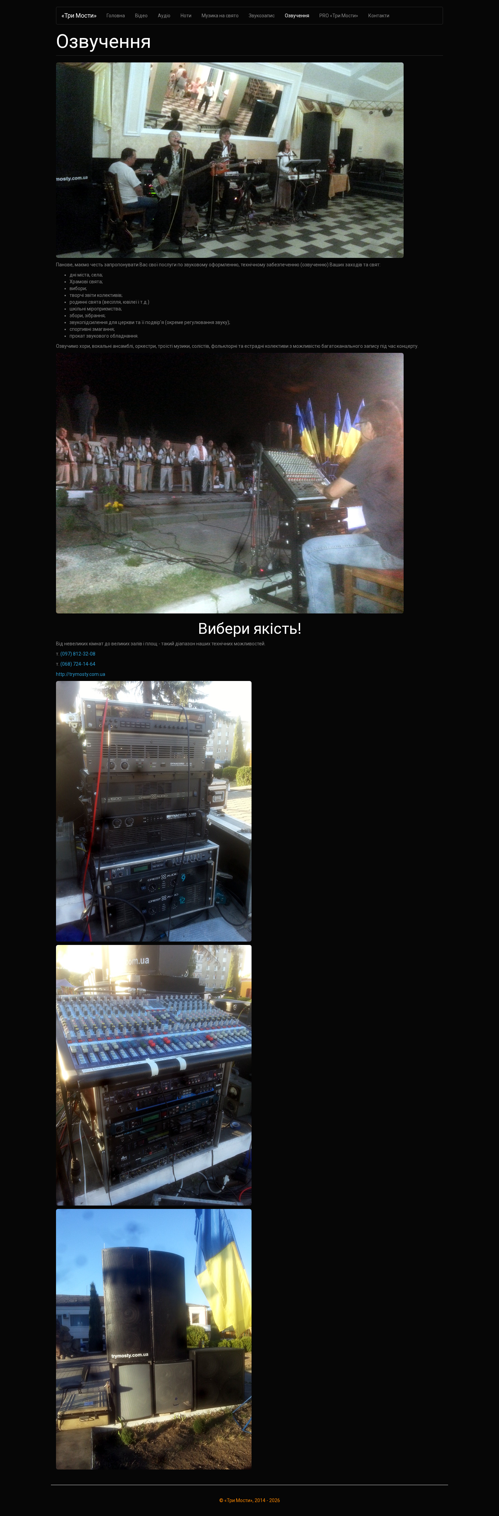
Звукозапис (262, 15)
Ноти (186, 15)
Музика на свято (220, 15)
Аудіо (164, 15)
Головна (116, 15)
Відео (141, 15)
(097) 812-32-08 (77, 654)
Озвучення (297, 15)
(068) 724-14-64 (77, 664)
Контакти (378, 15)
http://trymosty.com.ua (80, 674)
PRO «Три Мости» (338, 15)
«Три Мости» (78, 15)
